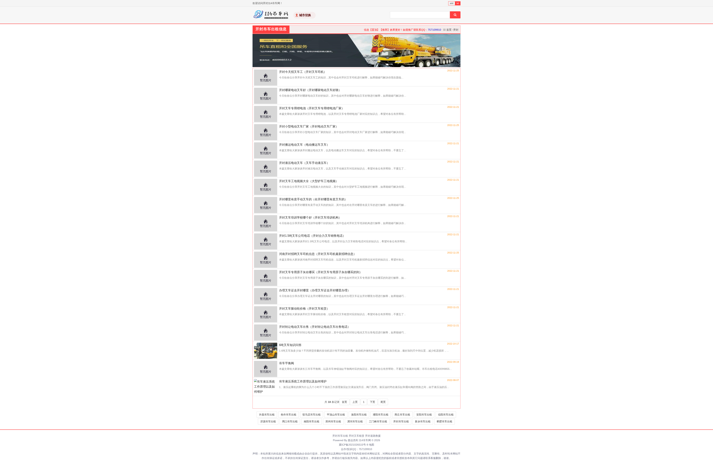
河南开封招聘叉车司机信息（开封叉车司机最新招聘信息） (317, 254)
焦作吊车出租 (288, 414)
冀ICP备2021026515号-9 (353, 444)
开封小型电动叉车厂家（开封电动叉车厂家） (308, 126)
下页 (372, 401)
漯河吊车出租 (355, 421)
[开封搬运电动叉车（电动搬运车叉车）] (265, 150)
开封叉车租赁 (356, 435)
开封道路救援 (373, 435)
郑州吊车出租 (333, 421)
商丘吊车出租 (402, 414)
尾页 (383, 401)
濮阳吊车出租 (380, 414)
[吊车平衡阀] (265, 369)
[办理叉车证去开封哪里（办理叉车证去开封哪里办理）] (265, 296)
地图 (371, 444)
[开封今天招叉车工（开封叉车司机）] (265, 77)
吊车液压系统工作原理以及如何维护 (303, 381)
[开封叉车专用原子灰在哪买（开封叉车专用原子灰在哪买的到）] (265, 278)
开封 (455, 29)
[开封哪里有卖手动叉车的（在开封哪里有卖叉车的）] (265, 205)
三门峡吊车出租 (378, 421)
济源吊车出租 (268, 421)
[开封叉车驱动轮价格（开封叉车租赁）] (265, 314)
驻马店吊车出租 (311, 414)
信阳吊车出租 (446, 414)
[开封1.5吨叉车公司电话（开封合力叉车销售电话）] (265, 241)
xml (451, 3)
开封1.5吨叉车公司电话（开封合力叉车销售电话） (312, 235)
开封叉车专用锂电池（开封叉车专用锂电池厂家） (311, 108)
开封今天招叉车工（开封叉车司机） (303, 71)
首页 (449, 29)
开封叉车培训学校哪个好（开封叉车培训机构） (310, 217)
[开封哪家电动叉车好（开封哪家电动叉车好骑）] (265, 96)
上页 (355, 401)
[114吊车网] (271, 15)
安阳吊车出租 (424, 414)
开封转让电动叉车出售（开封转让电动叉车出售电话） (314, 326)
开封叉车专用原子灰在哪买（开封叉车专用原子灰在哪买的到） (320, 272)
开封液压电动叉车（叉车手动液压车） (304, 162)
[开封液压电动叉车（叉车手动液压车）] (265, 169)
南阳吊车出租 (311, 421)
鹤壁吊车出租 (444, 421)
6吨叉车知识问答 (290, 345)
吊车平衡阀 (286, 363)
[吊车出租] (356, 50)
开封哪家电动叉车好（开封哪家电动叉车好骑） (310, 90)
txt (458, 3)
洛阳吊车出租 (359, 414)
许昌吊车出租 (267, 414)
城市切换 (305, 15)
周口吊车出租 (290, 421)
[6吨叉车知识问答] (265, 351)
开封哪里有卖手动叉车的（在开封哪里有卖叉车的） (313, 199)
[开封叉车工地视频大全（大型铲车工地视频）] (265, 187)
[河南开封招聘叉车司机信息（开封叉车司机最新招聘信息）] (265, 260)
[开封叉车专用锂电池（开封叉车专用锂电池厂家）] (265, 114)
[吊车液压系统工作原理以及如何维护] (265, 387)
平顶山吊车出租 (336, 414)
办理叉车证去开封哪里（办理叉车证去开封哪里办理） (314, 290)
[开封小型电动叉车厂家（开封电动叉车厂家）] (265, 132)
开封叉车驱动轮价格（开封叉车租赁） (304, 308)
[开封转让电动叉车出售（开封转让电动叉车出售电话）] (265, 332)
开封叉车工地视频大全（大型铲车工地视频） (308, 181)
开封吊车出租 (401, 421)
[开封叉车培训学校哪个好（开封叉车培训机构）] (265, 223)
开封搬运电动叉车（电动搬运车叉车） (304, 144)
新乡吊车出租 (423, 421)
